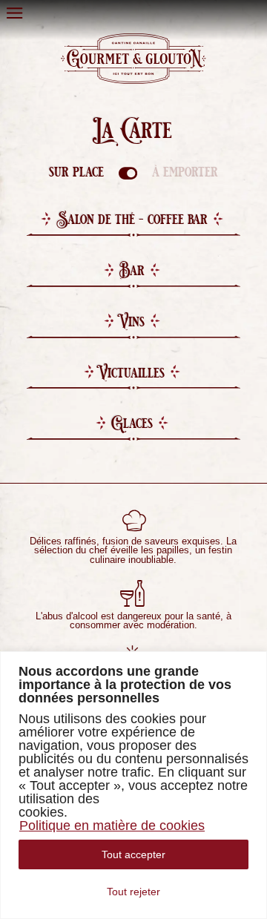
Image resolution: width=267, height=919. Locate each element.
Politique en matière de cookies (112, 825)
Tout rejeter (133, 891)
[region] (133, 785)
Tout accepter (133, 854)
